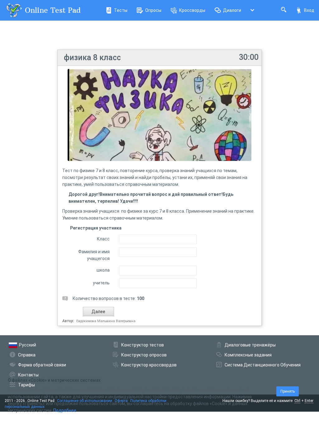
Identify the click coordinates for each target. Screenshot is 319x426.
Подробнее (64, 410)
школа (103, 270)
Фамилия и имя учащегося (94, 255)
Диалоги (232, 10)
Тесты (120, 10)
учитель (101, 282)
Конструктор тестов (142, 344)
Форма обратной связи (42, 364)
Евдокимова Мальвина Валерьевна (106, 321)
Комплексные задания (248, 354)
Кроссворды (192, 10)
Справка (27, 354)
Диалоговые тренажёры (250, 344)
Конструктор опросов (144, 354)
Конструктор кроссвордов (149, 364)
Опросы (153, 10)
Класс (103, 238)
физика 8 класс (92, 57)
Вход (309, 10)
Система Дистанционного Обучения (263, 364)
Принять (287, 391)
